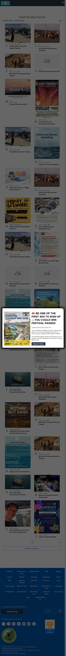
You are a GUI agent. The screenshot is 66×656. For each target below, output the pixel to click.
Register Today (38, 344)
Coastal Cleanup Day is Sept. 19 (41, 327)
